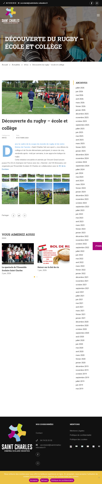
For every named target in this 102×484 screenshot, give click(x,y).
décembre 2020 (82, 322)
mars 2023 (80, 225)
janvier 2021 (80, 318)
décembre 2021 (82, 277)
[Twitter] (19, 215)
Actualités (16, 65)
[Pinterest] (24, 215)
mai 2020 (79, 348)
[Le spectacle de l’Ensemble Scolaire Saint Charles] (18, 253)
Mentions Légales (77, 431)
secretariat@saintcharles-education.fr (34, 3)
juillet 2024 (80, 169)
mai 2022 (79, 259)
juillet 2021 (80, 296)
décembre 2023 (82, 195)
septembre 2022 (82, 247)
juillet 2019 (80, 381)
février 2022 (80, 270)
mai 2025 (79, 136)
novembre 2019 (82, 370)
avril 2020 (79, 351)
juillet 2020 (80, 340)
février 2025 (80, 147)
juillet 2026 (80, 88)
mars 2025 (80, 143)
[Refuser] (99, 477)
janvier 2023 (80, 233)
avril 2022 (79, 262)
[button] (34, 276)
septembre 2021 (82, 288)
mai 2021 (79, 303)
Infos (26, 65)
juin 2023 (79, 214)
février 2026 (80, 106)
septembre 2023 (82, 207)
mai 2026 (79, 95)
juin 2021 (79, 299)
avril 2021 (79, 307)
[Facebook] (13, 215)
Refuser (44, 480)
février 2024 (80, 188)
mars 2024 (80, 184)
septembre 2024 (82, 166)
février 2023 (80, 229)
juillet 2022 (80, 251)
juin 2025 (79, 132)
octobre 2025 (81, 121)
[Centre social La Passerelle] (88, 447)
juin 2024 (79, 173)
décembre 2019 (82, 366)
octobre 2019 (81, 374)
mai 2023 (79, 218)
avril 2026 (79, 99)
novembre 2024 (82, 158)
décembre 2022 (82, 236)
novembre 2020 (82, 325)
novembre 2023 (82, 199)
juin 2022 (79, 255)
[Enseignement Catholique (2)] (99, 447)
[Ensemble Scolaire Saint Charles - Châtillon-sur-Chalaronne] (10, 15)
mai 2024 (79, 177)
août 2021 (80, 292)
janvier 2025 (80, 151)
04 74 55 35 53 (11, 3)
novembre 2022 (82, 240)
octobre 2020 (81, 329)
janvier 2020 (80, 363)
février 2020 (80, 359)
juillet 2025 (80, 129)
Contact (39, 433)
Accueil (5, 65)
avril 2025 (79, 140)
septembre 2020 (82, 333)
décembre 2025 (82, 114)
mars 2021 (80, 311)
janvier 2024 (80, 192)
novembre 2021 (82, 281)
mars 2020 (80, 355)
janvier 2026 (80, 110)
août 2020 (80, 337)
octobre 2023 (81, 203)
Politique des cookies (78, 439)
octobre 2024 (81, 162)
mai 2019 (79, 389)
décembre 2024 (82, 155)
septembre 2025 (82, 125)
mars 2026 (80, 103)
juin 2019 (79, 385)
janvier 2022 (80, 273)
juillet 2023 (80, 210)
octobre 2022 (81, 244)
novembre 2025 (82, 117)
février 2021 (80, 314)
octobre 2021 (81, 285)
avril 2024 (79, 181)
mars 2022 (80, 266)
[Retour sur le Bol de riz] (54, 253)
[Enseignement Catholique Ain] (76, 447)
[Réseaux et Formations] (71, 447)
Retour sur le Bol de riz (48, 267)
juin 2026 (79, 91)
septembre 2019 (82, 377)
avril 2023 (79, 221)
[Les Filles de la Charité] (82, 447)
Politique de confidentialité (80, 435)
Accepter (34, 480)
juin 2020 (79, 344)
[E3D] (94, 447)
